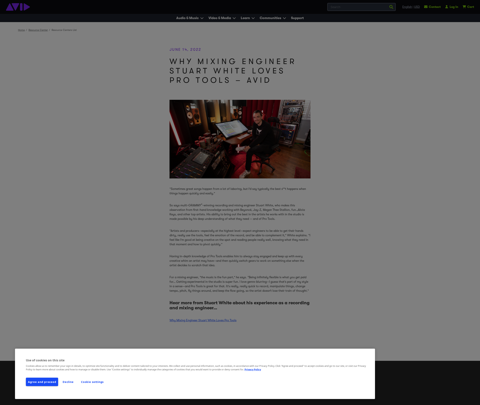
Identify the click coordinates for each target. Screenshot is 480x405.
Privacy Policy (252, 369)
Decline (68, 382)
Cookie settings (92, 382)
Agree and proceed (42, 382)
